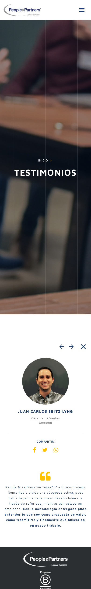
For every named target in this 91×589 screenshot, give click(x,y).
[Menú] (82, 10)
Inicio (43, 160)
